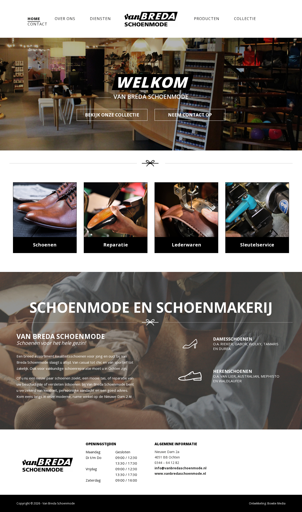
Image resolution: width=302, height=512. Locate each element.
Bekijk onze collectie (112, 115)
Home (34, 18)
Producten (206, 18)
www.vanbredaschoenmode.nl (180, 473)
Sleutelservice (257, 244)
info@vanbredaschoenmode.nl (180, 468)
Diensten (100, 18)
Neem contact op (190, 115)
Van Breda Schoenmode (58, 503)
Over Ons (65, 18)
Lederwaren (186, 244)
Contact (37, 24)
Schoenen (45, 244)
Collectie (245, 18)
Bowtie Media (276, 503)
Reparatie (115, 244)
